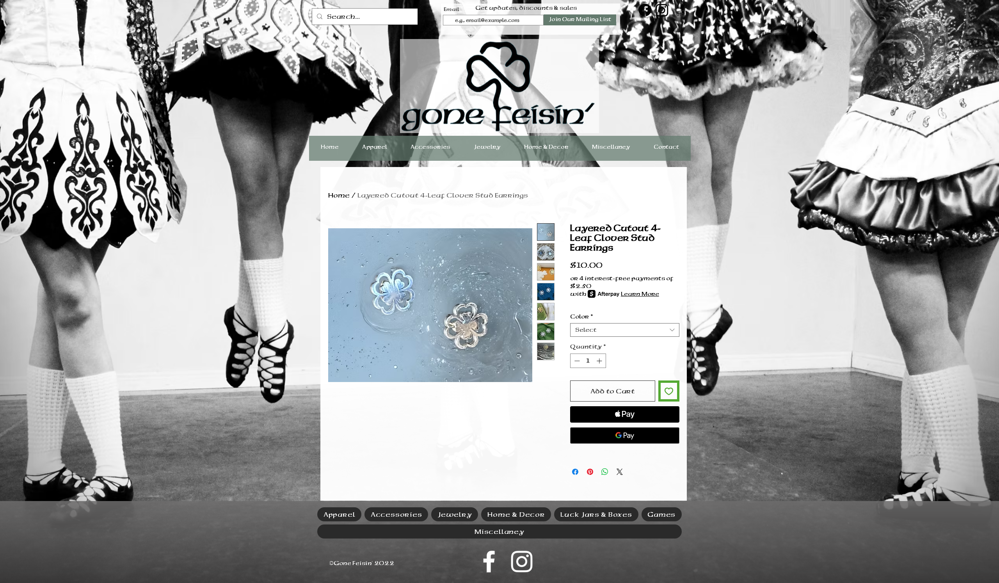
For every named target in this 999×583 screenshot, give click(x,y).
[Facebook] (644, 10)
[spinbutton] (588, 361)
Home (339, 195)
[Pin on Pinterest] (590, 471)
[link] (680, 10)
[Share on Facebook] (575, 471)
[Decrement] (576, 361)
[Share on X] (619, 471)
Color (581, 316)
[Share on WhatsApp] (605, 471)
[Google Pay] (624, 435)
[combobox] (624, 330)
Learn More (640, 293)
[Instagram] (662, 10)
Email (451, 9)
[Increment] (600, 361)
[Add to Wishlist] (668, 391)
